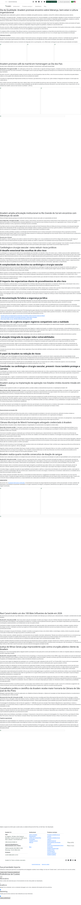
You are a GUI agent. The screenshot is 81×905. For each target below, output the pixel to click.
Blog (45, 6)
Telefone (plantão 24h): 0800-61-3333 (14, 848)
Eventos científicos (51, 853)
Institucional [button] (16, 6)
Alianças (31, 842)
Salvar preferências (5, 898)
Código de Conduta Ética (35, 838)
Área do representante (65, 1)
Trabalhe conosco (33, 841)
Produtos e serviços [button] (27, 6)
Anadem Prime (50, 850)
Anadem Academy (51, 854)
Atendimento (38, 6)
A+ (6, 1)
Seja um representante (51, 1)
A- (5, 1)
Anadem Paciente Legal (52, 848)
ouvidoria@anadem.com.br (11, 855)
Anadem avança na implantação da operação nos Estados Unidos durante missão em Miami (23, 315)
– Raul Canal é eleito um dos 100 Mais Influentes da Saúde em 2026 (16, 319)
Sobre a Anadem (33, 834)
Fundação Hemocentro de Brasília (16, 483)
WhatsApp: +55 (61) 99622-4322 (12, 850)
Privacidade (32, 839)
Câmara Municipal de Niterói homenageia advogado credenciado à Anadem (19, 317)
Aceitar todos (4, 872)
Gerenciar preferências (13, 872)
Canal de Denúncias (12, 1)
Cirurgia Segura (51, 851)
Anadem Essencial (51, 841)
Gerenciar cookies (45, 864)
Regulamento (32, 836)
